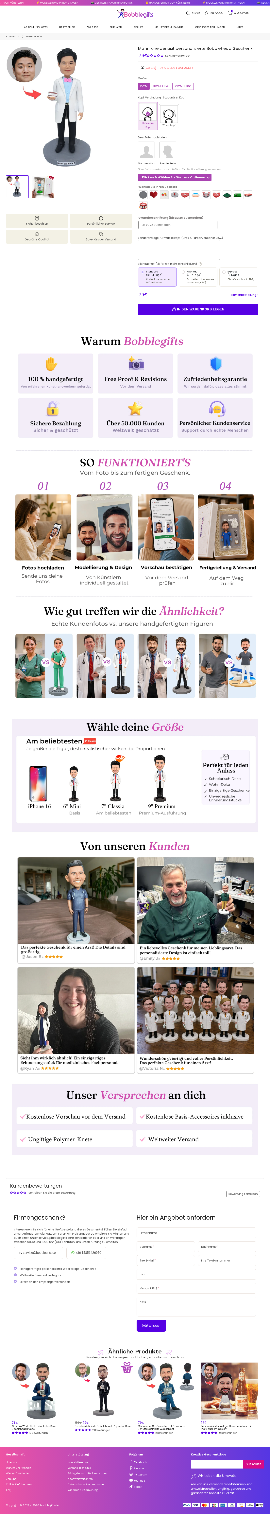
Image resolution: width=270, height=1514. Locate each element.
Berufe (138, 27)
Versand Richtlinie (79, 1467)
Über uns (12, 1462)
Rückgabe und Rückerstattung (87, 1473)
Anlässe (92, 27)
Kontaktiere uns (78, 1462)
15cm (143, 86)
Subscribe (253, 1464)
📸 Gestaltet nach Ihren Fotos (87, 3)
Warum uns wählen (18, 1467)
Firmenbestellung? (244, 295)
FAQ (8, 1489)
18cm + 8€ (161, 86)
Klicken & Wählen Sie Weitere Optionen (173, 177)
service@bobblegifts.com (40, 1252)
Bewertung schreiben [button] (243, 1194)
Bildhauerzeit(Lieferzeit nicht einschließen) (182, 264)
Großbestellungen (210, 27)
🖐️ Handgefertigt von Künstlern (143, 3)
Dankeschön (34, 36)
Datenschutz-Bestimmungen (86, 1484)
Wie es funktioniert (18, 1473)
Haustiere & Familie (169, 27)
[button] (155, 56)
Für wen (116, 27)
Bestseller (67, 27)
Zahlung (11, 1478)
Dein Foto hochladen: (152, 137)
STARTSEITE (12, 36)
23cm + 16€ (183, 86)
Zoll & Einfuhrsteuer (19, 1484)
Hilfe (240, 27)
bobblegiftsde (49, 1505)
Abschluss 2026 (36, 27)
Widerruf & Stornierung (83, 1489)
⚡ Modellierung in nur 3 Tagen (33, 3)
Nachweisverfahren (80, 1478)
